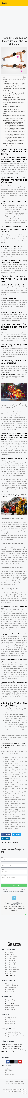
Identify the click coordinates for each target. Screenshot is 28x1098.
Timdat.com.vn (5, 1046)
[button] (2, 915)
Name (2, 857)
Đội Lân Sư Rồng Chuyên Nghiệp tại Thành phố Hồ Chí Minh (13, 94)
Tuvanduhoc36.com (11, 1052)
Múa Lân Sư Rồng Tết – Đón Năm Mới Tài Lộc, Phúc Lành (15, 126)
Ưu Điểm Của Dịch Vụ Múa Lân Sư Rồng (14, 92)
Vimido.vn (23, 376)
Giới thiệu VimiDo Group (12, 1018)
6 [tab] (16, 937)
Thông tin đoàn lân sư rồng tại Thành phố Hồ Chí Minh (14, 80)
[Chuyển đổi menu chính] (25, 3)
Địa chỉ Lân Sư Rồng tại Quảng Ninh (14, 923)
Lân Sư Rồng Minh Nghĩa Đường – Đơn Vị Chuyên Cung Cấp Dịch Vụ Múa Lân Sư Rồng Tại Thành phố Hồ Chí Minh (15, 122)
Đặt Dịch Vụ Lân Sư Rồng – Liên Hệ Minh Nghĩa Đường (15, 141)
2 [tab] (10, 937)
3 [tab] (12, 937)
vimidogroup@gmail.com (8, 374)
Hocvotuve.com (5, 1048)
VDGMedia (24, 1093)
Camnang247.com (6, 1050)
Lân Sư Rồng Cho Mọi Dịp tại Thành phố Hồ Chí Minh (13, 103)
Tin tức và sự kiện (10, 975)
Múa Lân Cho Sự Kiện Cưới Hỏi (12, 106)
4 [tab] (13, 937)
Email (2, 869)
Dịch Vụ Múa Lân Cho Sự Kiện (12, 97)
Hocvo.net (16, 1050)
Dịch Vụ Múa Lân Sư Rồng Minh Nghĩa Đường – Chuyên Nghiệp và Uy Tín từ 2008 (13, 745)
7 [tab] (18, 937)
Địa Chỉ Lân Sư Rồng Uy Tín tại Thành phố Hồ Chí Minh (15, 100)
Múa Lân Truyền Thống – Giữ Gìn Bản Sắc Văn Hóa (15, 138)
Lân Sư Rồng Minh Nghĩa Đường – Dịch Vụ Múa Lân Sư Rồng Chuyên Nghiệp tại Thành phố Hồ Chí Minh (15, 85)
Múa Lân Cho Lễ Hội (10, 108)
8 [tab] (19, 937)
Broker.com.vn (12, 1044)
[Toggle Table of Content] (24, 77)
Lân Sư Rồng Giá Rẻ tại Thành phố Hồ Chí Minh (15, 116)
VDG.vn (3, 1052)
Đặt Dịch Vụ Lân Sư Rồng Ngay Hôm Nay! (13, 118)
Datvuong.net (21, 1044)
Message (3, 875)
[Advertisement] (14, 21)
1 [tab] (9, 937)
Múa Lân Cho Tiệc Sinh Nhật (12, 109)
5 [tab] (15, 937)
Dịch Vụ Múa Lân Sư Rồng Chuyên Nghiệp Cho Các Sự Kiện (15, 129)
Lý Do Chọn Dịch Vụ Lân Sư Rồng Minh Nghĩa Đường (14, 144)
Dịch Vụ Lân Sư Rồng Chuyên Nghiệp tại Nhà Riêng (14, 112)
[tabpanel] (14, 914)
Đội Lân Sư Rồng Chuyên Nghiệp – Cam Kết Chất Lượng (16, 132)
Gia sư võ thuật (9, 1003)
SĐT (2, 863)
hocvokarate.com (16, 1046)
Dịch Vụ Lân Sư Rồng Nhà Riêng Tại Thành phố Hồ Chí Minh (15, 135)
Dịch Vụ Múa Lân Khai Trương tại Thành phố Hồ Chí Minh (14, 89)
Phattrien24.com (16, 1048)
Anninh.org (4, 1044)
